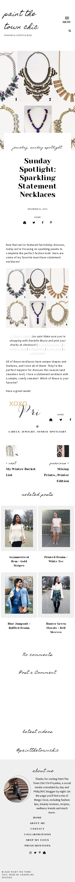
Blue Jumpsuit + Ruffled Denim (19, 625)
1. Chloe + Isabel (20, 336)
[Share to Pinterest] (51, 223)
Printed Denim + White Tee (56, 559)
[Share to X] (34, 223)
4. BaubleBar (36, 349)
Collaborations (37, 834)
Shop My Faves (37, 840)
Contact (37, 829)
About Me (37, 823)
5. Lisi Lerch (53, 349)
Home (37, 817)
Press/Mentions (38, 845)
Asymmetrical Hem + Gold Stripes (19, 561)
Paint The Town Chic (21, 21)
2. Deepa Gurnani (49, 345)
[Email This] (24, 223)
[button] (63, 20)
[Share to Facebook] (42, 223)
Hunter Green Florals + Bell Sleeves (56, 628)
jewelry (20, 148)
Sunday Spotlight (46, 148)
